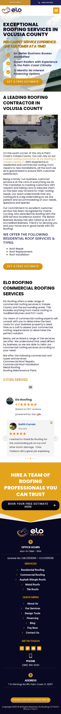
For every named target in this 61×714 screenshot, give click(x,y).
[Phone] (30, 656)
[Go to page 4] (35, 458)
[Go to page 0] (25, 458)
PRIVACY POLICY (30, 709)
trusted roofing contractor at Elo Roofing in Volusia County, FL (29, 160)
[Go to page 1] (28, 458)
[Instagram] (22, 648)
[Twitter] (27, 648)
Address (30, 680)
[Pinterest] (39, 648)
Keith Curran (27, 424)
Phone (30, 661)
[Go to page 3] (33, 458)
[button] (56, 10)
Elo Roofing (23, 399)
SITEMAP (54, 706)
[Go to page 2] (30, 458)
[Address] (30, 675)
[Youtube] (33, 648)
